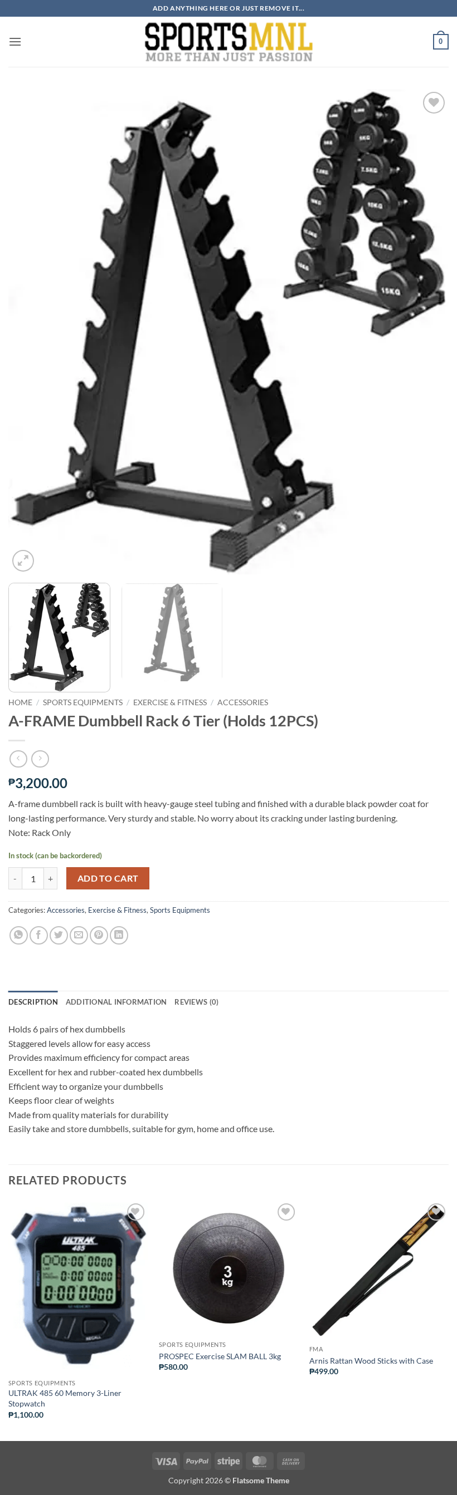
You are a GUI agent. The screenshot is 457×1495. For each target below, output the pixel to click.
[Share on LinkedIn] (119, 935)
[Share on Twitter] (59, 935)
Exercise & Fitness (170, 702)
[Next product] (18, 759)
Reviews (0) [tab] (196, 1001)
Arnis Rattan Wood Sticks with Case (371, 1360)
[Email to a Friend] (79, 935)
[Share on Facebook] (39, 935)
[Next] (426, 331)
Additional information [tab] (116, 1001)
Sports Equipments (83, 702)
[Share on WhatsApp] (18, 935)
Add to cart (108, 878)
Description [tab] (33, 1001)
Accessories (242, 702)
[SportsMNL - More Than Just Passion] (228, 42)
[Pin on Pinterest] (99, 935)
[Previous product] (39, 759)
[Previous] (31, 331)
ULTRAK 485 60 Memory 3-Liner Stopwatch (64, 1398)
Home (20, 702)
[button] (15, 41)
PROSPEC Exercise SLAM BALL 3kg (220, 1356)
